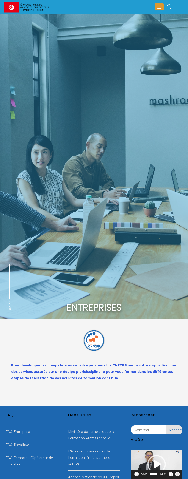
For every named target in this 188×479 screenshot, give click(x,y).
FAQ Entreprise (18, 432)
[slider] (153, 474)
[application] (156, 464)
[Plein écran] (177, 474)
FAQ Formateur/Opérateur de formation (29, 461)
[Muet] (171, 474)
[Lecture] (136, 474)
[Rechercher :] (148, 433)
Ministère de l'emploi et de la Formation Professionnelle (91, 435)
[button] (156, 464)
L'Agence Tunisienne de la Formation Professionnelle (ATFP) (89, 457)
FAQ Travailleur (17, 445)
